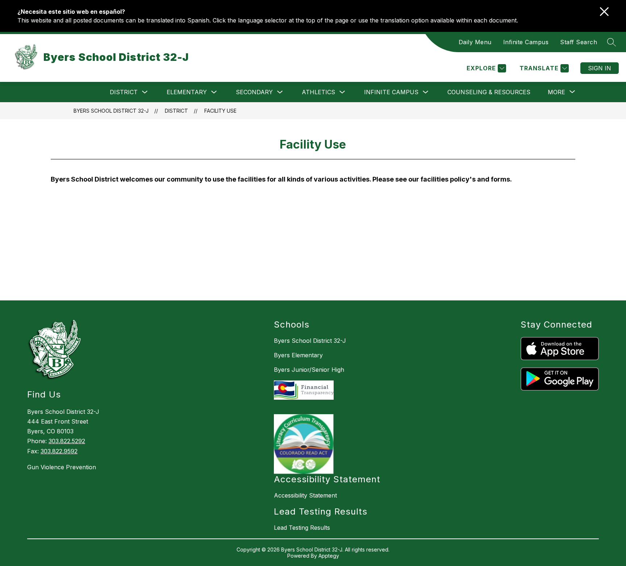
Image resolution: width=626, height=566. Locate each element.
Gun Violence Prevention (61, 467)
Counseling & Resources (488, 92)
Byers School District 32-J (111, 111)
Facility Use (220, 111)
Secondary (254, 92)
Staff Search (578, 42)
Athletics (318, 92)
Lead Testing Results (302, 527)
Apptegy (328, 556)
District (124, 92)
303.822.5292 (67, 441)
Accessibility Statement (305, 495)
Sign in (599, 68)
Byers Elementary (298, 355)
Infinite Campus (526, 42)
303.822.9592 (59, 451)
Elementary (187, 92)
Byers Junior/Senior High (309, 369)
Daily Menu (475, 42)
